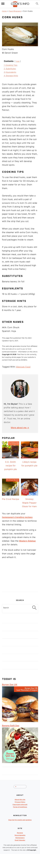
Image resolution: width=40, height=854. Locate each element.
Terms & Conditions (20, 807)
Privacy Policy (20, 802)
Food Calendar (20, 840)
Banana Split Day (10, 725)
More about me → (20, 427)
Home (4, 11)
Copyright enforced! (20, 804)
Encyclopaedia (20, 835)
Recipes (20, 833)
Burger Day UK (9, 684)
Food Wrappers (15, 11)
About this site (20, 799)
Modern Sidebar (27, 541)
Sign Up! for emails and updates (20, 820)
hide (17, 61)
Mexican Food (23, 367)
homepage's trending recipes (17, 517)
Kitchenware (20, 838)
